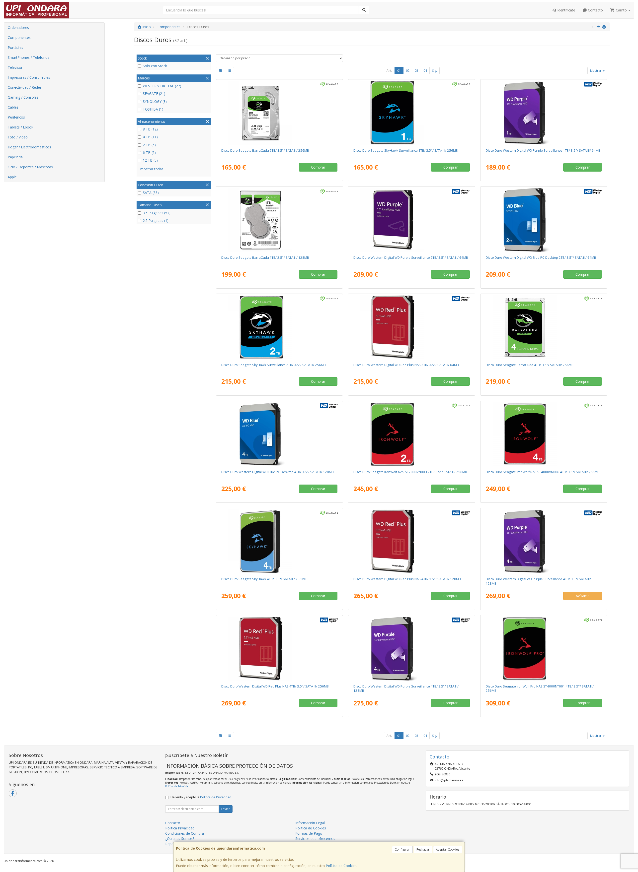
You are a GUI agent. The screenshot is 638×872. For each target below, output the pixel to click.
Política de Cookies (341, 865)
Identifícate (565, 10)
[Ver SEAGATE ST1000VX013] (411, 113)
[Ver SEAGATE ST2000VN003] (411, 434)
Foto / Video (18, 137)
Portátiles (15, 47)
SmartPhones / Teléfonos (28, 57)
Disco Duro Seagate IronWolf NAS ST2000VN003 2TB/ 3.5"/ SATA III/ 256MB (410, 472)
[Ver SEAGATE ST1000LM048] (279, 220)
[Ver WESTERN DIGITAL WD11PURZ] (543, 113)
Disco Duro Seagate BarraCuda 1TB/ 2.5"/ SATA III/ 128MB (265, 257)
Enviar (225, 809)
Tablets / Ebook (20, 127)
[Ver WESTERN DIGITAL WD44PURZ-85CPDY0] (411, 649)
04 (425, 70)
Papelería (15, 157)
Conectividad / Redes (25, 87)
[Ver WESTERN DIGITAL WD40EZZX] (279, 434)
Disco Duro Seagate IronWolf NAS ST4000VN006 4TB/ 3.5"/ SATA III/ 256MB (542, 472)
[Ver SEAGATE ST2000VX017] (279, 327)
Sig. (434, 70)
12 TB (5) (150, 160)
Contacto (595, 10)
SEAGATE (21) (154, 93)
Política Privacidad (179, 828)
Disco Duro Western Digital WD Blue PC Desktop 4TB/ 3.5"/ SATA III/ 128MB (277, 472)
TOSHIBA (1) (153, 109)
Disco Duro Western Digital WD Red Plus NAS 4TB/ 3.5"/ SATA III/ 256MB (275, 686)
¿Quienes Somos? (179, 838)
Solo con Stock (155, 65)
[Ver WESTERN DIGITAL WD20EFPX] (411, 327)
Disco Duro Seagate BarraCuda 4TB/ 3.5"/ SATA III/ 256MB (529, 365)
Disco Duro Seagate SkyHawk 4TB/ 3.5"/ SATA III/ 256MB (263, 579)
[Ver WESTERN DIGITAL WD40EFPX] (279, 649)
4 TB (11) (150, 136)
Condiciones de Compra (184, 833)
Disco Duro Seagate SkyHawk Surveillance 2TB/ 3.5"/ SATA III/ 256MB (273, 365)
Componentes (19, 37)
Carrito (621, 10)
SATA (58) (151, 192)
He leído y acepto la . (201, 797)
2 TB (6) (149, 144)
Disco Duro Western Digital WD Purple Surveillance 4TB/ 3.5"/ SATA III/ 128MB (538, 581)
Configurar (402, 849)
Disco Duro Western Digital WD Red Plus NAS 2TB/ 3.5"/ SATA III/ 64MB (406, 365)
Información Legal (310, 822)
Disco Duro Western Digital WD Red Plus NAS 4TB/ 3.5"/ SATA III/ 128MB (407, 579)
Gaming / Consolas (23, 97)
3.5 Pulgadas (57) (156, 212)
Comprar (318, 167)
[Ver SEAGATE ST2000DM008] (279, 113)
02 (407, 70)
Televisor (15, 67)
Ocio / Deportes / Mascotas (30, 167)
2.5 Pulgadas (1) (155, 220)
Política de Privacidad (177, 786)
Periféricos (16, 117)
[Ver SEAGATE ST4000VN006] (543, 434)
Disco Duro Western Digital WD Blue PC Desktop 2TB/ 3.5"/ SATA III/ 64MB (541, 257)
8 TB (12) (150, 129)
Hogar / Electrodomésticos (29, 147)
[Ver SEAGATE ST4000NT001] (543, 649)
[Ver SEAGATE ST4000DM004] (543, 327)
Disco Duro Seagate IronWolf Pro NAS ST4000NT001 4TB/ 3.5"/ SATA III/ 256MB (540, 688)
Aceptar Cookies (447, 849)
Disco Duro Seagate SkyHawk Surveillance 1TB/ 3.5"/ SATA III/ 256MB (405, 150)
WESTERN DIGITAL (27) (162, 85)
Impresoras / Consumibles (29, 77)
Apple (12, 177)
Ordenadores (18, 27)
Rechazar (422, 849)
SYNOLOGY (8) (155, 101)
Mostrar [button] (596, 70)
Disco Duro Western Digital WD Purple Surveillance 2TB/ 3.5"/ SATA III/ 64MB (410, 257)
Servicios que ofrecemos (315, 838)
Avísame (582, 595)
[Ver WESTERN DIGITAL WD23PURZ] (411, 220)
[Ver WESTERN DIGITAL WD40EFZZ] (411, 541)
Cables (13, 107)
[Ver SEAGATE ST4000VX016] (279, 541)
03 (416, 70)
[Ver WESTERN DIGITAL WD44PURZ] (543, 541)
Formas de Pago (308, 833)
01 (399, 70)
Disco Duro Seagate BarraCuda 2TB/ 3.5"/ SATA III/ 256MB (265, 150)
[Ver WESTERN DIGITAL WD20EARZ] (543, 220)
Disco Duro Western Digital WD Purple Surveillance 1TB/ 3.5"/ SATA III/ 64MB (543, 150)
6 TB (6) (149, 152)
